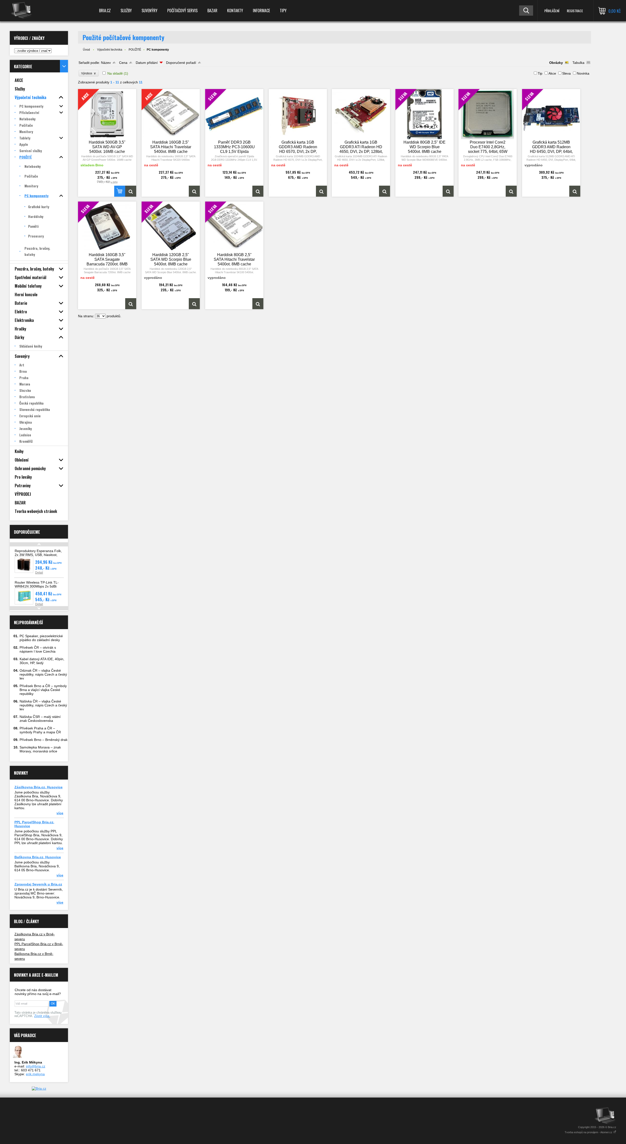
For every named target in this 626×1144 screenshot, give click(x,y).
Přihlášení (551, 10)
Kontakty (235, 10)
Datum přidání (147, 63)
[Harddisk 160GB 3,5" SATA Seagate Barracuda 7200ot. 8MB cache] (130, 303)
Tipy (283, 10)
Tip (540, 73)
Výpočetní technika (109, 49)
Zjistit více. (42, 1016)
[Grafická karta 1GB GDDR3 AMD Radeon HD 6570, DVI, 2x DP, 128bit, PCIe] (298, 114)
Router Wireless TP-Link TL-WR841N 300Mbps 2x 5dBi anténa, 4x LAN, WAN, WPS (37, 586)
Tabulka (578, 63)
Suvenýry (149, 10)
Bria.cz (105, 10)
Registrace (575, 10)
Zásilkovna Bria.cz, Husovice (38, 787)
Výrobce (88, 73)
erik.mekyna (35, 1074)
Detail (39, 572)
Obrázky (556, 63)
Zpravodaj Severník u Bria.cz (38, 884)
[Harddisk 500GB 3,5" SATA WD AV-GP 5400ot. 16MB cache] (130, 191)
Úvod (86, 49)
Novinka (583, 73)
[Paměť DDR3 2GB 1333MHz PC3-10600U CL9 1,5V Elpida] (257, 191)
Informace (261, 10)
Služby (126, 10)
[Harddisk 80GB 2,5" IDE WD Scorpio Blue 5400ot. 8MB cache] (448, 191)
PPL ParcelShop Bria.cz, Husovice (34, 824)
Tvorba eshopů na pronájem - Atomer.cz (589, 1132)
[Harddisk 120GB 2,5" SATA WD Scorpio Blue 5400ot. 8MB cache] (194, 303)
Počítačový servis (182, 10)
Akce (552, 73)
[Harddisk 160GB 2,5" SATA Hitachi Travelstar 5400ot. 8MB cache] (194, 191)
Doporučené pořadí (181, 63)
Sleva (566, 73)
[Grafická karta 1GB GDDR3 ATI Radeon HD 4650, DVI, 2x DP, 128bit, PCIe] (361, 114)
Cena (123, 63)
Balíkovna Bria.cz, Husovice (37, 857)
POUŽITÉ (135, 49)
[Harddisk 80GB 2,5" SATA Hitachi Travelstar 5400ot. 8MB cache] (257, 303)
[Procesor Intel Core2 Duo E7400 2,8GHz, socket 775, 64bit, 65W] (511, 191)
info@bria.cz (35, 1066)
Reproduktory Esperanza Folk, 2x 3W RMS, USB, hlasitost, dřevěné (38, 555)
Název (106, 63)
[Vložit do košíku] (119, 191)
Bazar (212, 10)
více (59, 813)
